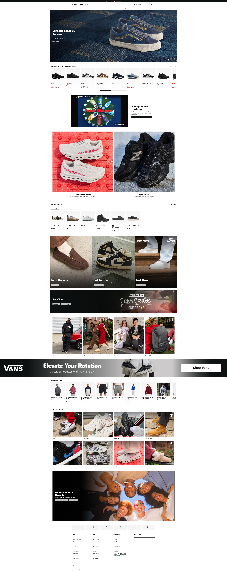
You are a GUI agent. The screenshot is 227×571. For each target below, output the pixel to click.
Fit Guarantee (96, 558)
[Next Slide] (174, 60)
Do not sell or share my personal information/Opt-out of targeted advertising (120, 554)
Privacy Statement (117, 539)
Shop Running (82, 198)
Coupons (95, 541)
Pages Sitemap (75, 546)
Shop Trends (173, 204)
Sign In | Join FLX (148, 4)
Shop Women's (56, 41)
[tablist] (66, 208)
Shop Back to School (57, 38)
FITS (115, 541)
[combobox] (108, 4)
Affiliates (74, 541)
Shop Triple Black (143, 198)
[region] (113, 1)
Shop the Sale (173, 66)
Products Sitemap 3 (76, 553)
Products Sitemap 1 (76, 548)
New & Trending (94, 8)
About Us (74, 536)
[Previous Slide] (171, 60)
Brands (112, 8)
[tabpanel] (113, 79)
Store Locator (95, 555)
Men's (100, 8)
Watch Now (55, 304)
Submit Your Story (65, 304)
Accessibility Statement (118, 548)
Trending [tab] (55, 208)
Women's (104, 8)
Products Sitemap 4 (76, 555)
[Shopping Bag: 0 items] (154, 4)
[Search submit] (130, 4)
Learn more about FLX (61, 499)
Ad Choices (116, 551)
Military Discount (96, 544)
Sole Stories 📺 (123, 8)
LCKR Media (75, 544)
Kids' (108, 8)
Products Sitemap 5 (76, 558)
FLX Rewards (129, 8)
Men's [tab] (62, 208)
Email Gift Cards (96, 536)
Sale (134, 8)
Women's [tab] (71, 208)
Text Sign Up (95, 548)
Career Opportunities (77, 539)
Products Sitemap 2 (76, 551)
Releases (116, 8)
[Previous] (53, 1)
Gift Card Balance (96, 539)
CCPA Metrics (116, 546)
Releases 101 (95, 553)
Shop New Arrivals (98, 285)
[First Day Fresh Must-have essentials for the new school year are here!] (113, 262)
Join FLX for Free (73, 499)
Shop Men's (67, 38)
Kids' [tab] (78, 208)
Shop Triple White (140, 285)
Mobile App (95, 546)
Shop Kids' (64, 41)
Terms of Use (116, 536)
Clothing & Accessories (150, 355)
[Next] (173, 1)
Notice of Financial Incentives (119, 544)
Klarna (94, 551)
